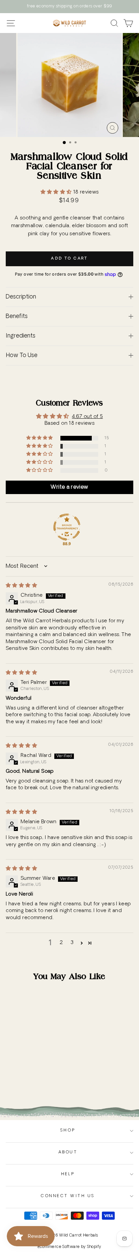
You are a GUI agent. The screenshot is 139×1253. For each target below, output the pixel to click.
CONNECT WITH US (68, 1196)
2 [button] (61, 942)
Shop (67, 1130)
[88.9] (66, 527)
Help (68, 1174)
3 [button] (72, 942)
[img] (21, 585)
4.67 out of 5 (87, 416)
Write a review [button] (69, 487)
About (68, 1152)
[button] (56, 192)
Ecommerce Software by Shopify (70, 1247)
